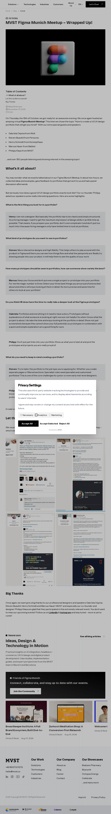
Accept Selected (49, 423)
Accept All (27, 423)
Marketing (56, 415)
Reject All (64, 423)
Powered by (53, 430)
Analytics (42, 415)
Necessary (28, 415)
